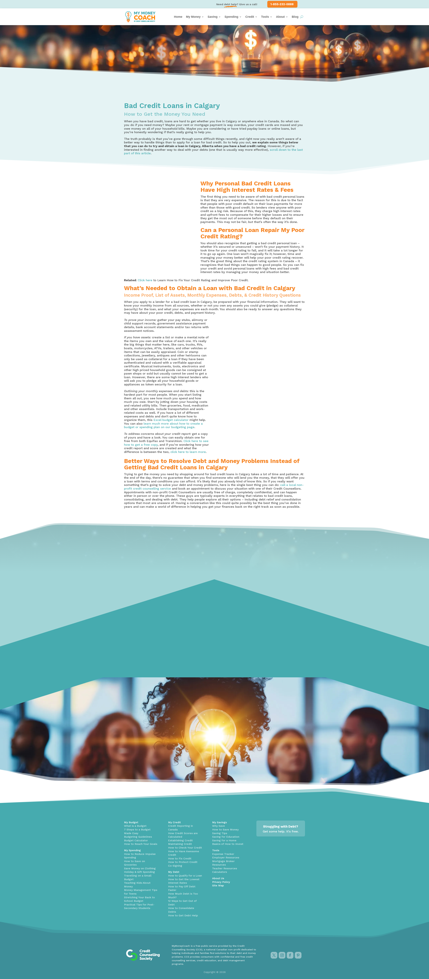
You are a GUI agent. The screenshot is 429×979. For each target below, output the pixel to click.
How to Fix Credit (179, 858)
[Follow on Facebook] (290, 955)
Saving (213, 16)
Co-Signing (175, 865)
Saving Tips (219, 833)
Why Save (218, 825)
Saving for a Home (224, 840)
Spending (231, 16)
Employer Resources (225, 857)
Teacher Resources (224, 868)
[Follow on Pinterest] (298, 955)
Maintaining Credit (180, 844)
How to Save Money (225, 829)
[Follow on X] (274, 955)
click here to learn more (188, 452)
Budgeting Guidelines (138, 836)
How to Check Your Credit (185, 847)
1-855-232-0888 (282, 4)
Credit (249, 16)
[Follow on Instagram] (282, 955)
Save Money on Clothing (140, 868)
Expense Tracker (223, 854)
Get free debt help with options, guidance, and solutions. (208, 661)
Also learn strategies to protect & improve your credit (151, 664)
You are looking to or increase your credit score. (258, 421)
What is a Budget (135, 825)
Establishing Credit (180, 840)
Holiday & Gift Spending (139, 871)
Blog (295, 16)
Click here (145, 280)
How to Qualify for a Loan (185, 875)
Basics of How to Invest (227, 844)
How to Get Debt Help (183, 915)
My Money (193, 16)
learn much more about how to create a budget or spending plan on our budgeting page (163, 425)
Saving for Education (225, 836)
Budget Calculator (136, 840)
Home (178, 16)
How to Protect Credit (182, 862)
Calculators (219, 871)
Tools (265, 16)
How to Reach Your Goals (140, 844)
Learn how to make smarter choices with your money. (274, 659)
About (280, 16)
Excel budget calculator (171, 420)
